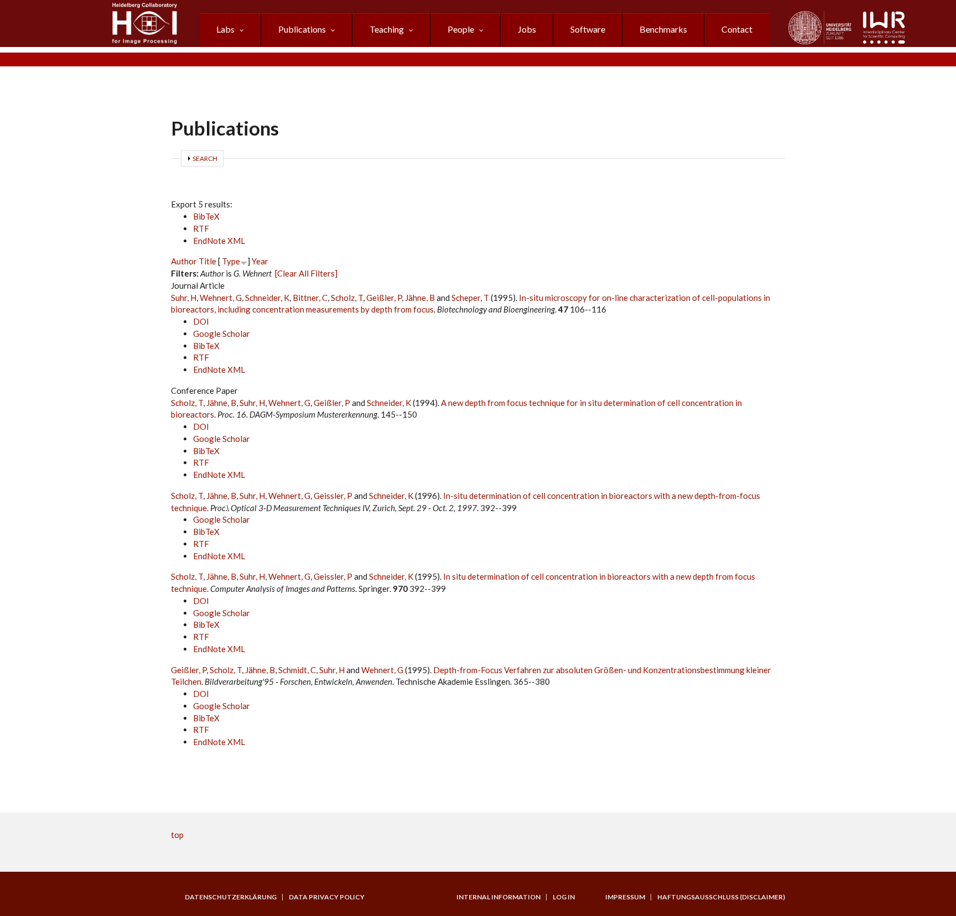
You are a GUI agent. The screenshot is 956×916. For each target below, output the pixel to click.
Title (207, 261)
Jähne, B (420, 298)
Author (184, 261)
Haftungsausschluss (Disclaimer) (721, 897)
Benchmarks (663, 29)
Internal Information (498, 897)
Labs (225, 29)
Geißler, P (384, 298)
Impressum (625, 897)
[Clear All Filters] (306, 273)
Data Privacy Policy (327, 897)
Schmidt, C (297, 670)
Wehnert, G (221, 298)
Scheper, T (470, 298)
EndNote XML (219, 241)
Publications (302, 29)
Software (587, 29)
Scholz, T (347, 298)
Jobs (527, 29)
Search (205, 158)
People (461, 29)
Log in (564, 897)
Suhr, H (183, 298)
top (177, 835)
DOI (201, 321)
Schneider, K (267, 298)
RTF (201, 228)
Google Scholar (221, 334)
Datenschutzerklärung (231, 897)
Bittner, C (310, 298)
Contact (736, 29)
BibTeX (206, 216)
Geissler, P (333, 496)
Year (260, 261)
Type (231, 261)
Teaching (387, 29)
